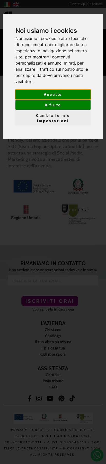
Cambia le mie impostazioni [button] (53, 118)
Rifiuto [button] (53, 105)
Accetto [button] (53, 94)
